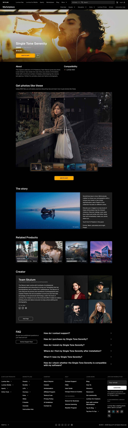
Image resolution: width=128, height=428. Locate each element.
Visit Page (26, 318)
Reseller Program (71, 408)
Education (82, 7)
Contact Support (70, 381)
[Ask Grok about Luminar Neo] (121, 411)
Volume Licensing (71, 404)
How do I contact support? (78, 333)
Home (17, 12)
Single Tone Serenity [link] (34, 12)
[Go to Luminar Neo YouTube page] (65, 425)
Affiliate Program (49, 392)
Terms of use (48, 395)
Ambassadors (48, 388)
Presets (24, 12)
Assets (72, 7)
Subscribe (117, 388)
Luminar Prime (102, 7)
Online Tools (6, 392)
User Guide (68, 388)
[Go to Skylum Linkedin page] (62, 425)
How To (88, 385)
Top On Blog (91, 408)
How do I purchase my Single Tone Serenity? (78, 339)
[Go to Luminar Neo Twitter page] (69, 425)
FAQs (67, 385)
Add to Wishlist (27, 250)
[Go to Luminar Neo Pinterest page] (72, 425)
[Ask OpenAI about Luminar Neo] (109, 411)
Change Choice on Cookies (73, 392)
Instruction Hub (120, 7)
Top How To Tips (92, 411)
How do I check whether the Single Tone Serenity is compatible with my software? (78, 364)
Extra (92, 7)
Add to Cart (25, 55)
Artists (111, 7)
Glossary (89, 388)
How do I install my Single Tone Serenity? (78, 345)
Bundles (26, 385)
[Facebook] (20, 308)
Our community (91, 395)
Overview (63, 7)
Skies (24, 399)
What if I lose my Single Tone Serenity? (78, 357)
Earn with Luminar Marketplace (92, 403)
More (64, 2)
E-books (25, 402)
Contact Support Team (26, 342)
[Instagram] (23, 308)
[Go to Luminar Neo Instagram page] (59, 425)
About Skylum (48, 381)
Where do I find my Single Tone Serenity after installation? (78, 351)
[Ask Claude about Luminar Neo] (117, 411)
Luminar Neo (20, 2)
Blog (57, 2)
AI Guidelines (48, 402)
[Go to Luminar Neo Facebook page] (56, 425)
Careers (46, 385)
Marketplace (50, 2)
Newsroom (90, 392)
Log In (122, 2)
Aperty (42, 2)
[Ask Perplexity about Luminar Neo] (113, 411)
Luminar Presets (96, 261)
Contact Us (47, 406)
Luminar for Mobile (32, 2)
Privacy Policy (48, 399)
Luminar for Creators (93, 399)
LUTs (25, 388)
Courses (25, 406)
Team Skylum (27, 47)
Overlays (27, 392)
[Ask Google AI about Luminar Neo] (109, 415)
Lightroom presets (22, 261)
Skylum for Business (72, 401)
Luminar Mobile (7, 385)
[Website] (26, 308)
